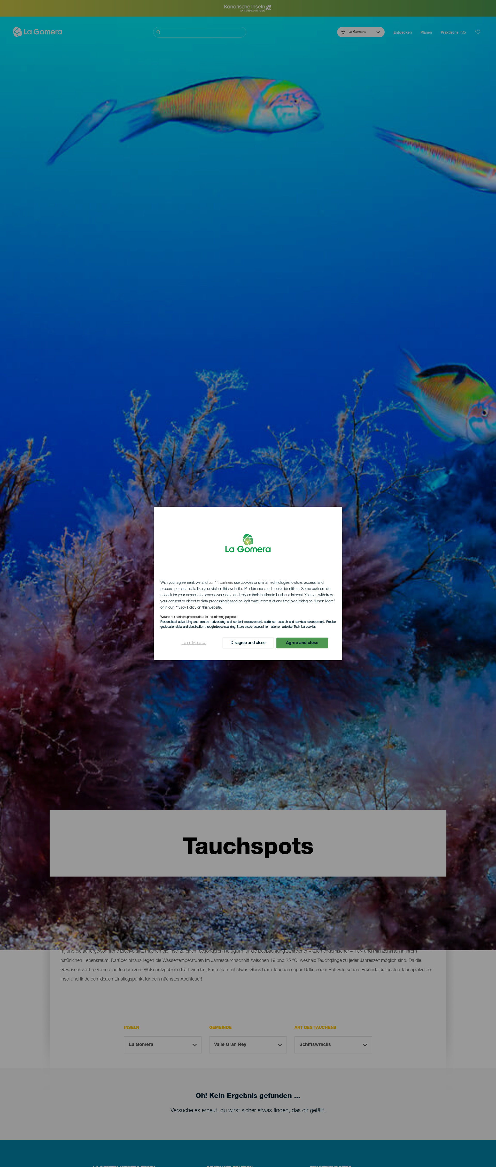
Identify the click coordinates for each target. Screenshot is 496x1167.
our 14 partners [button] (221, 583)
